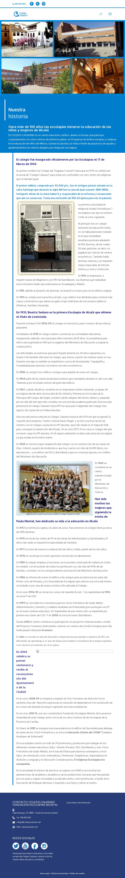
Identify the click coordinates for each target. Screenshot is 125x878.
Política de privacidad (59, 873)
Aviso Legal (45, 873)
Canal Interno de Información (78, 803)
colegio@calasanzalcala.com (28, 822)
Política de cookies (77, 873)
